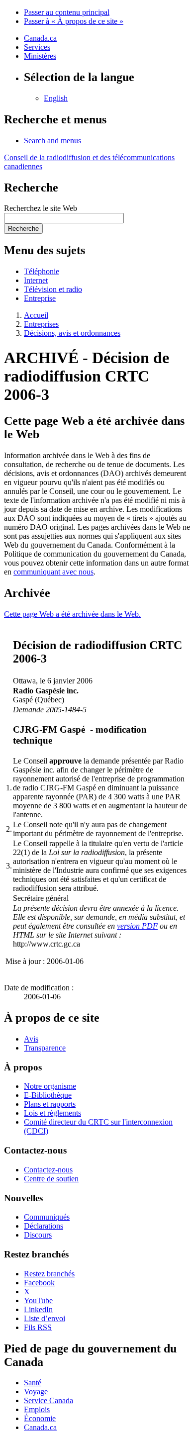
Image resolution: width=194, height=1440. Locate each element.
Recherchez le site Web (40, 208)
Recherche (23, 228)
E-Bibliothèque (48, 1095)
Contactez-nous (48, 1169)
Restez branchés (49, 1273)
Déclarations (43, 1226)
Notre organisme (50, 1086)
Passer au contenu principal (66, 12)
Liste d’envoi (44, 1318)
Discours (38, 1235)
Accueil (36, 315)
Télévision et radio (53, 289)
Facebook (39, 1282)
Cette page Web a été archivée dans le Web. (72, 614)
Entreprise (40, 298)
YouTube (38, 1300)
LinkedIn (38, 1309)
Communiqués (47, 1217)
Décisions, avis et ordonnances (72, 333)
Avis (31, 1039)
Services (37, 47)
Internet (36, 280)
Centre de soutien (51, 1178)
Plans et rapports (50, 1104)
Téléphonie (41, 271)
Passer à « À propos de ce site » (73, 21)
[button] (52, 140)
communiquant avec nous (53, 572)
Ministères (40, 56)
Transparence (45, 1048)
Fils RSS (38, 1327)
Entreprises (41, 324)
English (56, 98)
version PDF (137, 926)
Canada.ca (40, 38)
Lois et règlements (52, 1113)
